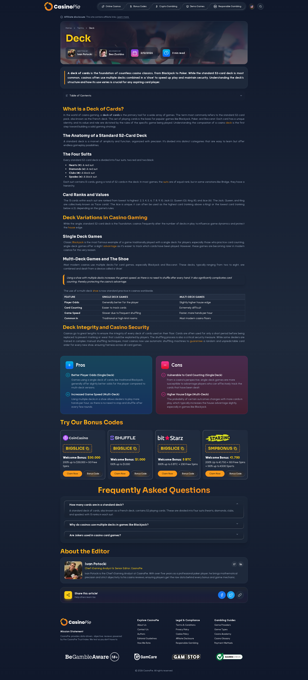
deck (229, 73)
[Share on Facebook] (222, 595)
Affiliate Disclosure (185, 638)
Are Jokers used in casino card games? (95, 535)
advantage (110, 246)
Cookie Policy (182, 634)
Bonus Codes (139, 6)
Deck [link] (91, 28)
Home (69, 28)
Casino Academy (222, 634)
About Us (141, 625)
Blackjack (168, 73)
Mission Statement (71, 631)
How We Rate (144, 643)
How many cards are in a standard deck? (96, 504)
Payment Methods (223, 643)
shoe (95, 290)
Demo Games (197, 6)
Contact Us (142, 629)
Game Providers (222, 625)
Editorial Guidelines (147, 638)
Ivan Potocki (95, 563)
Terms (80, 28)
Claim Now (72, 473)
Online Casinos (113, 6)
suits (165, 181)
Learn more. (123, 17)
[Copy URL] (240, 595)
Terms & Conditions (185, 625)
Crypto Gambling (168, 6)
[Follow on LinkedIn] (241, 564)
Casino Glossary (222, 638)
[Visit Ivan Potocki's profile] (73, 570)
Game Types (220, 629)
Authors (141, 634)
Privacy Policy (182, 629)
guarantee (196, 341)
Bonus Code (93, 473)
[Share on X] (231, 595)
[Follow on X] (234, 564)
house (71, 227)
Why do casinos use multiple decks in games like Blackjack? (109, 524)
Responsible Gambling (229, 6)
